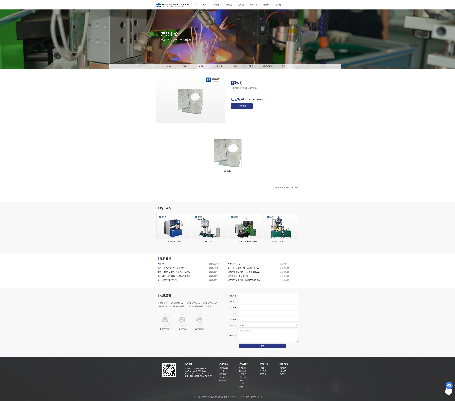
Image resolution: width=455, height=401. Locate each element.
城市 (234, 313)
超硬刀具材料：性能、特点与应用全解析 (174, 272)
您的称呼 (233, 296)
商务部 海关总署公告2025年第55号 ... (173, 268)
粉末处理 (242, 368)
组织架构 (222, 380)
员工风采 (262, 374)
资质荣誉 (222, 377)
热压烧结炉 (209, 241)
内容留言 (233, 336)
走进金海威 (223, 368)
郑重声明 (161, 264)
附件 (241, 387)
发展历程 (222, 374)
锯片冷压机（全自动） (281, 241)
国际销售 (283, 371)
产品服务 (283, 374)
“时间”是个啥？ (234, 264)
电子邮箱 (233, 319)
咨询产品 (233, 325)
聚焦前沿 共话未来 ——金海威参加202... (244, 272)
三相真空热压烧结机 (174, 241)
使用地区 (233, 307)
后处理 (241, 384)
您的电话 (233, 302)
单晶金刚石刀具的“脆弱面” (238, 276)
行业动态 (262, 371)
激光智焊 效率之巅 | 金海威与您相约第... (244, 280)
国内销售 (283, 368)
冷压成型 (242, 371)
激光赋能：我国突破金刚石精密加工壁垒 (174, 276)
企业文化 (222, 371)
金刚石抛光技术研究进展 (167, 280)
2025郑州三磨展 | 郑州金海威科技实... (243, 268)
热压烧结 (242, 374)
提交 (262, 346)
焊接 (241, 380)
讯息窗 (261, 368)
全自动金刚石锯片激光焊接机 (245, 241)
